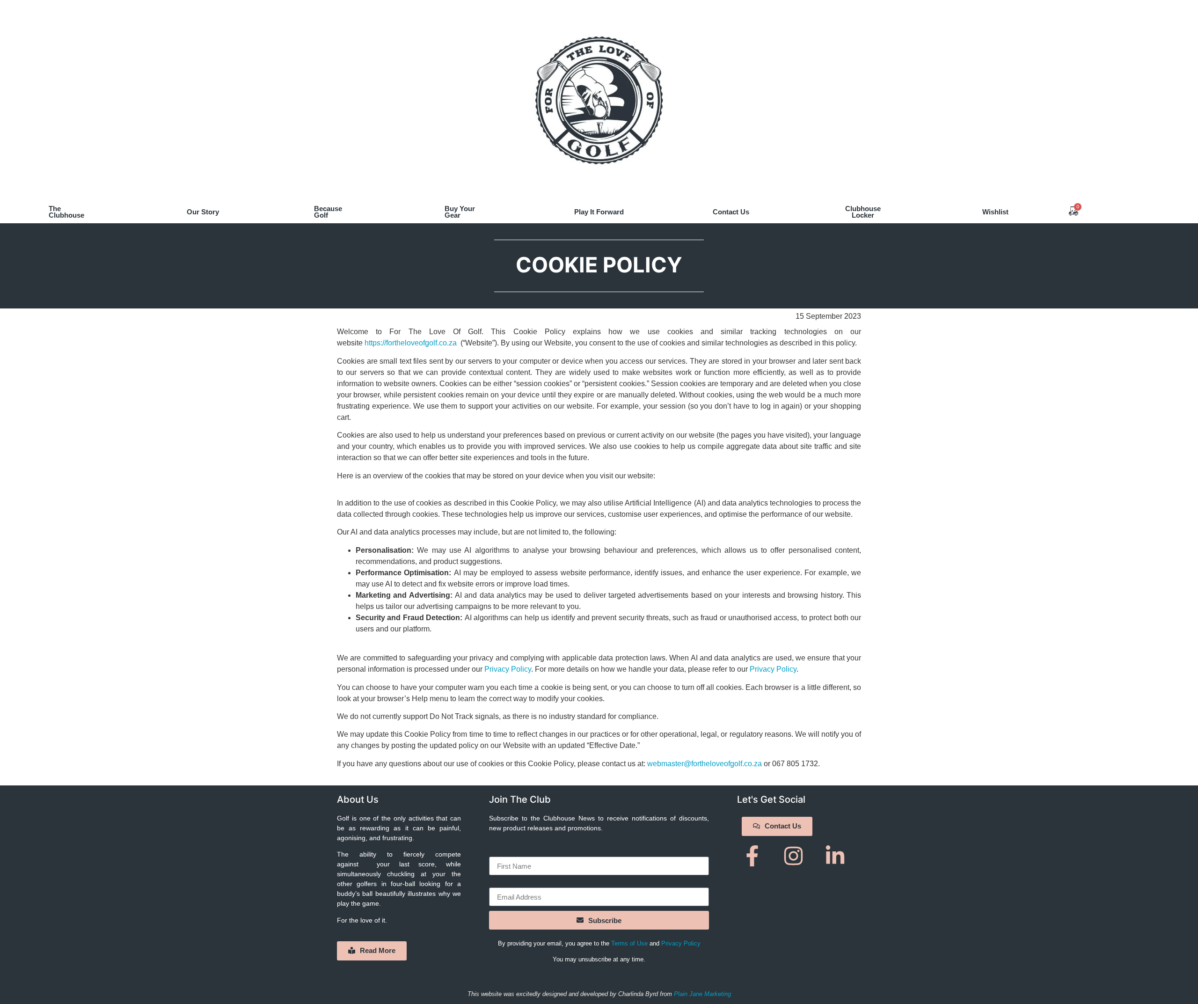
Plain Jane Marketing (702, 993)
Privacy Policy (507, 669)
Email (498, 883)
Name (499, 853)
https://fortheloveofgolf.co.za (411, 343)
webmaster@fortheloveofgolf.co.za (704, 764)
